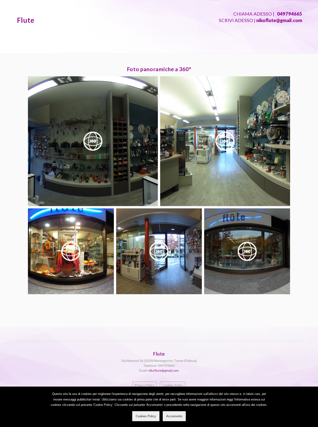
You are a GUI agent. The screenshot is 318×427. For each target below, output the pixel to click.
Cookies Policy (146, 416)
